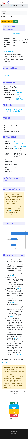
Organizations (14, 421)
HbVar (7, 73)
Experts (13, 418)
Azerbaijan (9, 233)
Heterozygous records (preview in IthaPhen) (14, 110)
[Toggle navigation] (4, 12)
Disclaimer (14, 433)
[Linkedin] (22, 2)
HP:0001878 (19, 100)
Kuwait (9, 245)
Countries (14, 411)
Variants (14, 406)
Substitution (23, 143)
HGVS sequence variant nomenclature (14, 49)
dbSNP (16, 73)
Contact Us (14, 431)
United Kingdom (8, 239)
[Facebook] (18, 2)
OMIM (7, 76)
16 (15, 122)
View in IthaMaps (7, 21)
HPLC (13, 415)
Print (15, 21)
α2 (15, 130)
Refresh (11, 210)
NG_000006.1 (18, 124)
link (6, 216)
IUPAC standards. (9, 51)
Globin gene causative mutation (16, 35)
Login (14, 434)
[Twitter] (20, 2)
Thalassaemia (20, 88)
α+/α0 (17, 94)
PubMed (12, 275)
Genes (14, 403)
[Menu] (25, 2)
